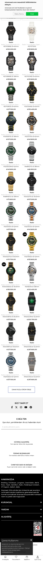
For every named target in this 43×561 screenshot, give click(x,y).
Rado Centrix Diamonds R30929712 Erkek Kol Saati (11, 135)
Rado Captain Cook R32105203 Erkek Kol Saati (11, 375)
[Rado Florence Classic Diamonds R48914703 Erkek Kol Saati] (11, 181)
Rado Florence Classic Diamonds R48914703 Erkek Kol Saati (11, 195)
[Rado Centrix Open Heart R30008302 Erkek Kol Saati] (11, 271)
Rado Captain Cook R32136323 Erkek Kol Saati (32, 255)
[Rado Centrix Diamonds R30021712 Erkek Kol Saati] (32, 181)
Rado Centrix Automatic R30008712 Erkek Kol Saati (11, 315)
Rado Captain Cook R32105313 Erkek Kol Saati (11, 225)
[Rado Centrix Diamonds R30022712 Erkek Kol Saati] (11, 241)
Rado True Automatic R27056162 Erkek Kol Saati (11, 44)
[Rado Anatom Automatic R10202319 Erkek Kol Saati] (32, 301)
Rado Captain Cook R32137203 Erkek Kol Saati (32, 225)
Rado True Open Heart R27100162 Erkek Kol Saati (32, 74)
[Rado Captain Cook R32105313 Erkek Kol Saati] (11, 211)
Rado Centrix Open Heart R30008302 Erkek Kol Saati (11, 285)
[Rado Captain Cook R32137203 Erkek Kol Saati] (32, 211)
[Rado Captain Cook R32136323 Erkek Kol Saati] (32, 241)
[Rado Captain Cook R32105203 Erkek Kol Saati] (11, 361)
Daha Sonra (19, 14)
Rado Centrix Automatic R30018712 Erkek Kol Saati (11, 345)
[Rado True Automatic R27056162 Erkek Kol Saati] (11, 31)
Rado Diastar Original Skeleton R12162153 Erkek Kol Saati (32, 285)
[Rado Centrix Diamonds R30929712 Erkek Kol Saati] (11, 121)
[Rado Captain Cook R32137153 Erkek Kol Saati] (32, 121)
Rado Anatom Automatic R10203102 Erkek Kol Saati (32, 375)
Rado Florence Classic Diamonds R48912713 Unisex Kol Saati (32, 165)
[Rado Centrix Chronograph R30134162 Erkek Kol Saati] (32, 91)
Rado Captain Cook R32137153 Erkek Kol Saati (32, 135)
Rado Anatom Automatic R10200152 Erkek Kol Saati (32, 345)
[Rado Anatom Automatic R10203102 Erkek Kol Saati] (32, 361)
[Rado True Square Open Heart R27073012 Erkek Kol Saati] (32, 31)
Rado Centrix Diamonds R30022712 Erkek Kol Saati (11, 255)
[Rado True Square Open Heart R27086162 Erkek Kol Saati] (11, 61)
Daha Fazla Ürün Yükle (21, 389)
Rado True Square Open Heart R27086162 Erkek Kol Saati (11, 74)
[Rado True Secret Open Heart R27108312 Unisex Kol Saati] (11, 91)
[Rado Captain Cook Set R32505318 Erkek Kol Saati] (11, 151)
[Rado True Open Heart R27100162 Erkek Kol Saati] (32, 61)
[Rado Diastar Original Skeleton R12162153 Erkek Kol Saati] (32, 271)
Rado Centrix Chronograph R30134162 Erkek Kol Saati (32, 105)
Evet (32, 14)
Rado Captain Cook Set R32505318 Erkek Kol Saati (11, 165)
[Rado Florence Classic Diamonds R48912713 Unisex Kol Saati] (32, 151)
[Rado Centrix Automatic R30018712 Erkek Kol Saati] (11, 331)
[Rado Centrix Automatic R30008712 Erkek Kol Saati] (11, 301)
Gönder (38, 427)
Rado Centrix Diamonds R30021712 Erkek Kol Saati (32, 195)
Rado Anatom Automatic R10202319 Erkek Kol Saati (32, 315)
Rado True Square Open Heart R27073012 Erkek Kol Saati (32, 44)
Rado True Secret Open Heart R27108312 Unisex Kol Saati (11, 105)
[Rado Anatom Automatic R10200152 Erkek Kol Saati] (32, 331)
